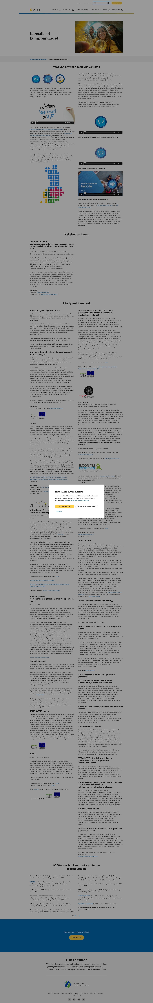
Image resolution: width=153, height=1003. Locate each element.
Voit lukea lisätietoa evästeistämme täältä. (77, 500)
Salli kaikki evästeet (65, 506)
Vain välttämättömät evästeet (86, 506)
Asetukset (59, 511)
